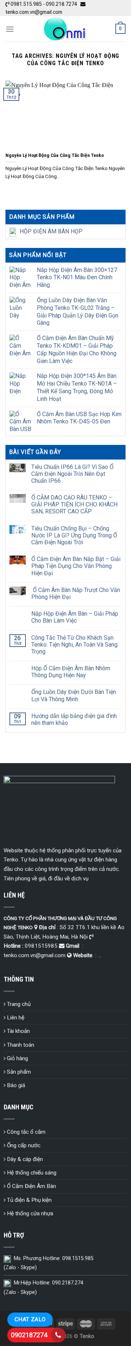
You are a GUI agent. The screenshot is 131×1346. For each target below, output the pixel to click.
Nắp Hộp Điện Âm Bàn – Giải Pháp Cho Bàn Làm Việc (74, 617)
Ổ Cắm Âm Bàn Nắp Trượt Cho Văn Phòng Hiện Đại (75, 593)
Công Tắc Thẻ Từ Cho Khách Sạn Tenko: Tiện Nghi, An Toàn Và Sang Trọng (74, 644)
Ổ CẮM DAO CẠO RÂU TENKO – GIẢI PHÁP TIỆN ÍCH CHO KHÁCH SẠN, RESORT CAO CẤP (74, 504)
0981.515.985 (26, 4)
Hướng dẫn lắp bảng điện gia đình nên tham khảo (74, 719)
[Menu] (9, 29)
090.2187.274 (67, 1283)
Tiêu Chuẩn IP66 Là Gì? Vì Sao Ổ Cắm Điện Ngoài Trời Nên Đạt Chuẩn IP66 (72, 473)
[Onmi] (65, 29)
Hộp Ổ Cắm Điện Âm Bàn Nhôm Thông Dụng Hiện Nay (70, 672)
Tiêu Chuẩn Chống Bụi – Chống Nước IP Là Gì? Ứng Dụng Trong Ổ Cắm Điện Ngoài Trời (74, 535)
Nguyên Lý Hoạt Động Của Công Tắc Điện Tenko (54, 155)
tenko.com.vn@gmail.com (33, 12)
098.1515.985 (78, 1258)
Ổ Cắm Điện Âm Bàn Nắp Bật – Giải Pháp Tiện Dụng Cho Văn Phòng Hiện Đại (75, 566)
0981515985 (41, 946)
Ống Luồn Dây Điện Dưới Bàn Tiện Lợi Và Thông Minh (73, 695)
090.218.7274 (61, 4)
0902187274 (29, 1335)
